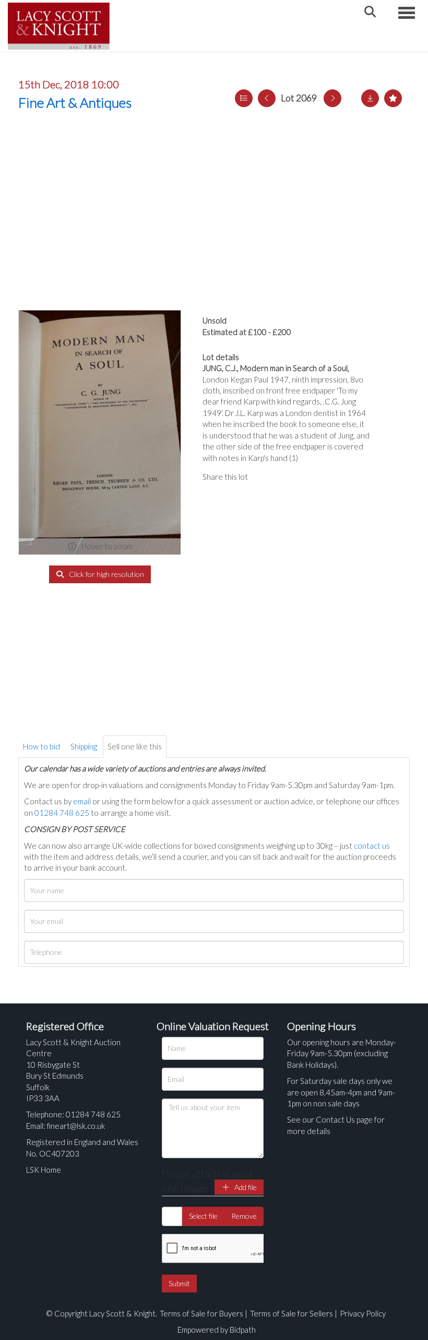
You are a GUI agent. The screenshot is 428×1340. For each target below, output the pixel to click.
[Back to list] (244, 98)
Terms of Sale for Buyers (201, 1313)
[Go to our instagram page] (307, 476)
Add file (245, 1187)
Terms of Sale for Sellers (291, 1313)
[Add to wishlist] (393, 98)
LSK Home (43, 1169)
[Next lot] (332, 98)
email (82, 801)
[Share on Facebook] (265, 476)
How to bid (41, 746)
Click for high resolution (105, 574)
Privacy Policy (363, 1313)
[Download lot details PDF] (370, 98)
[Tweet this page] (285, 476)
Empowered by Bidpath (216, 1329)
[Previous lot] (267, 98)
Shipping (83, 746)
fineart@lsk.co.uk (76, 1125)
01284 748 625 (61, 812)
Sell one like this (135, 746)
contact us (372, 845)
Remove (244, 1215)
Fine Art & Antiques (75, 102)
